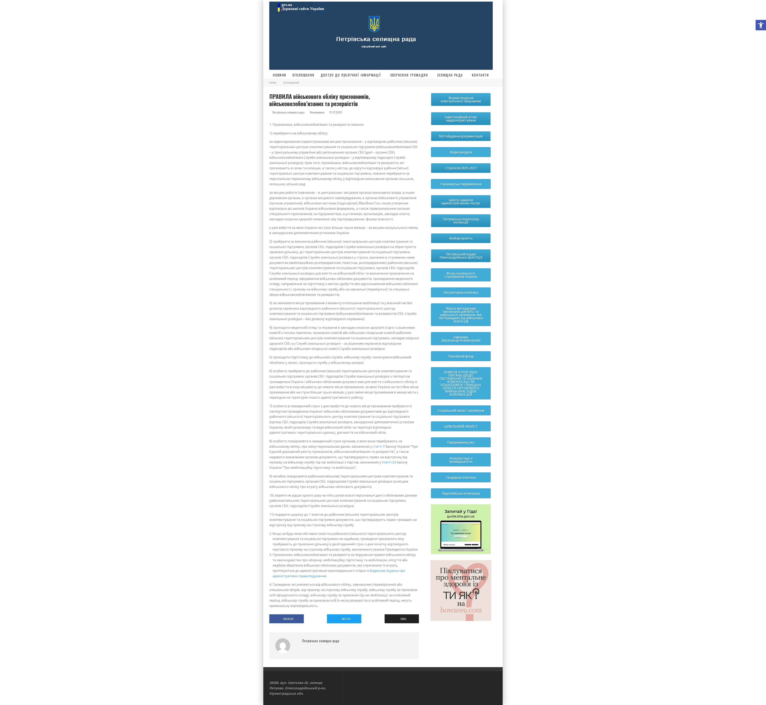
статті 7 (379, 446)
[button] (761, 25)
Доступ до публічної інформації (351, 75)
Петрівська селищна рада (288, 112)
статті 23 (389, 462)
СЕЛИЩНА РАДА (450, 75)
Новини (279, 75)
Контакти (480, 75)
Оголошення (303, 75)
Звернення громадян (409, 75)
